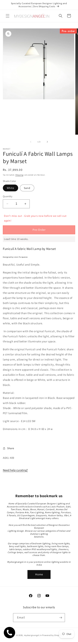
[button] (7, 16)
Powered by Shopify (52, 635)
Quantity (7, 196)
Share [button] (10, 448)
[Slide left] (31, 142)
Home (39, 574)
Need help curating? (15, 470)
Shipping (19, 175)
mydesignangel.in (33, 635)
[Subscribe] (60, 617)
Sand (27, 188)
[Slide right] (47, 142)
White (10, 188)
